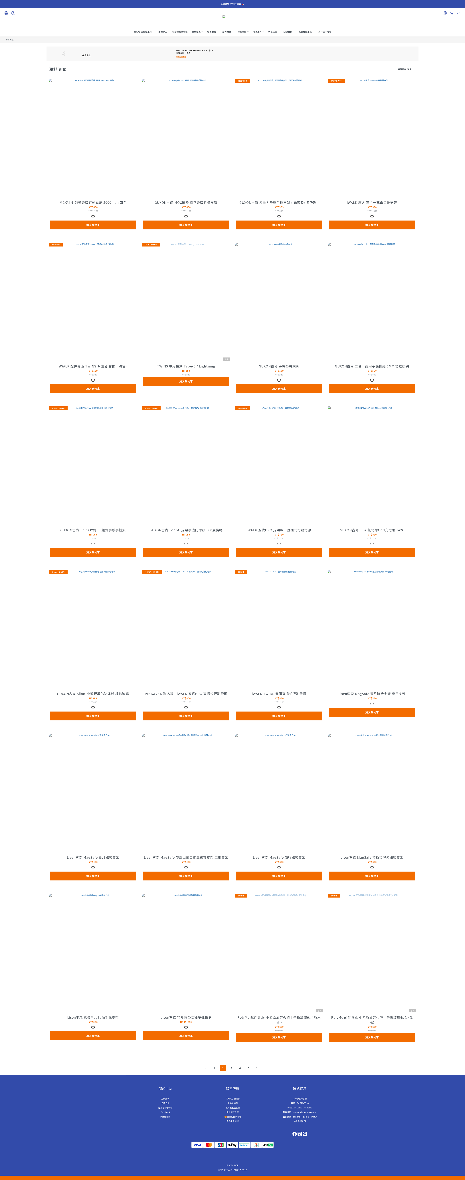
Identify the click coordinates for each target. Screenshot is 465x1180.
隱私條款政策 (232, 1112)
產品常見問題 (232, 1121)
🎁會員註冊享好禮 (232, 1116)
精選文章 (272, 31)
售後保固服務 (305, 31)
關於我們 (288, 31)
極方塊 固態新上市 (143, 31)
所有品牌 (257, 31)
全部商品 (10, 39)
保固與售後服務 (233, 1098)
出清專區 (162, 31)
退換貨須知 (233, 1103)
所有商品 (227, 31)
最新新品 (196, 31)
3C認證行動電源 (179, 31)
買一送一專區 (324, 31)
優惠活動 (211, 31)
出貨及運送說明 (233, 1107)
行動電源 (242, 31)
